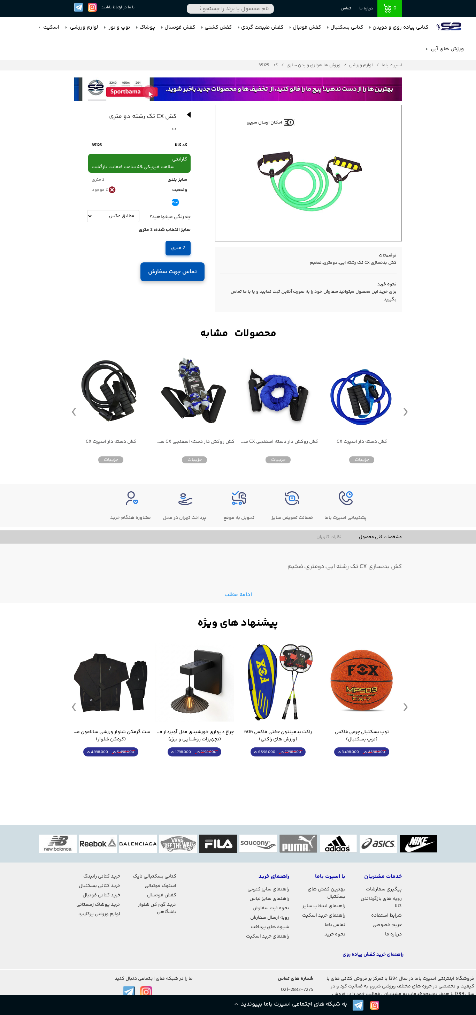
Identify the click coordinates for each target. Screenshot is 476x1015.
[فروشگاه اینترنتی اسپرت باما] (449, 27)
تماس (346, 8)
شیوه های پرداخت (270, 927)
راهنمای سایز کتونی (268, 889)
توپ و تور (118, 27)
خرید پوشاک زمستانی (98, 905)
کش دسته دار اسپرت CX (362, 442)
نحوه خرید (334, 934)
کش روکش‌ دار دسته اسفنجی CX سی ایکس (278, 442)
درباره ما (366, 8)
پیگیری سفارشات (384, 889)
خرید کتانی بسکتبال (99, 886)
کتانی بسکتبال (346, 27)
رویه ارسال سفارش (269, 917)
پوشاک (147, 27)
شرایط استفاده (386, 915)
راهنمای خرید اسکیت (323, 915)
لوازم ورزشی (83, 27)
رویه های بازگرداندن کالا (381, 902)
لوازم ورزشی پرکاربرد (99, 914)
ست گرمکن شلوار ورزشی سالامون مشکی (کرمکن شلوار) (110, 736)
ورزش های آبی (446, 49)
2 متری (178, 248)
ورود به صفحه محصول (362, 765)
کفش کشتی (218, 27)
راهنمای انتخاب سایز (323, 906)
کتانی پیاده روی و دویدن (400, 27)
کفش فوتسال (179, 27)
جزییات (362, 459)
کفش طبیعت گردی (262, 27)
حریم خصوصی (387, 925)
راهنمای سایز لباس (269, 899)
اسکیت (50, 27)
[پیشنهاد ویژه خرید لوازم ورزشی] (238, 623)
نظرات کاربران (328, 536)
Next (405, 411)
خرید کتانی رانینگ (101, 876)
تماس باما (335, 925)
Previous (73, 411)
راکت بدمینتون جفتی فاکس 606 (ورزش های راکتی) (278, 736)
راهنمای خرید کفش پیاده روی (373, 954)
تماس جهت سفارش (172, 271)
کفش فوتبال (307, 27)
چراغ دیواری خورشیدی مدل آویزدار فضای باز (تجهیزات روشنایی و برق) (194, 736)
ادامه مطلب (238, 594)
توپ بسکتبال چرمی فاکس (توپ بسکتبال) (362, 736)
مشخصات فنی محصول (380, 536)
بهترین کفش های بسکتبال (326, 893)
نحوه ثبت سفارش (271, 908)
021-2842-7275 (297, 990)
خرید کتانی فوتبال (101, 895)
